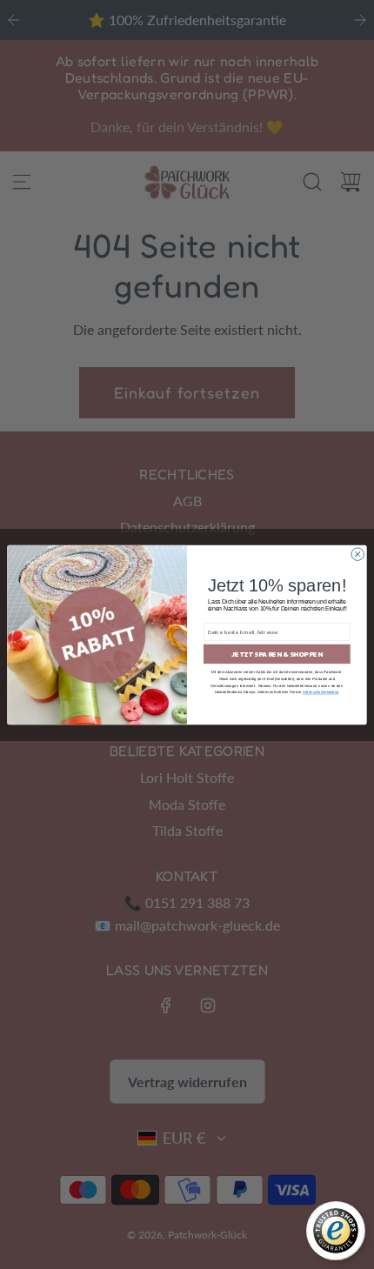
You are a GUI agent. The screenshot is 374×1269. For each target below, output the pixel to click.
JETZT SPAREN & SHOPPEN (277, 653)
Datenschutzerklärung (321, 692)
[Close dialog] (357, 553)
